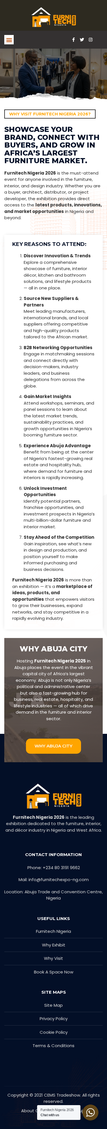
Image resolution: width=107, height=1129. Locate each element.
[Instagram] (90, 39)
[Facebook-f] (73, 39)
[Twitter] (81, 39)
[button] (9, 39)
